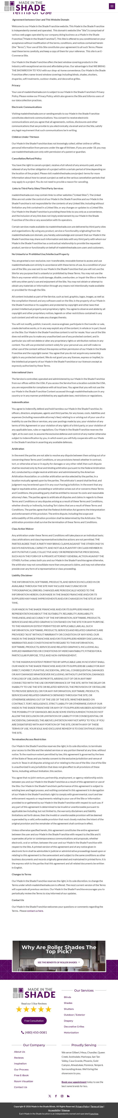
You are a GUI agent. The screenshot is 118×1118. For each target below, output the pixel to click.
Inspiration (20, 1063)
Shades (68, 1003)
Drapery (68, 1020)
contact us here (35, 910)
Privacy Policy (82, 1106)
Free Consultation (34, 1020)
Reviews (19, 1057)
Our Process (21, 1069)
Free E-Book (21, 1075)
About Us (19, 1051)
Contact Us (20, 1087)
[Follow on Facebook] (55, 1096)
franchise (93, 1113)
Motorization (71, 1032)
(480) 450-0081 (36, 1032)
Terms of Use (97, 1106)
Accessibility (54, 1110)
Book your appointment (74, 1082)
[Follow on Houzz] (68, 1096)
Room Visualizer (23, 1081)
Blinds (67, 997)
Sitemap (66, 1110)
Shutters (69, 1009)
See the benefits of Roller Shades (57, 962)
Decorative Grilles (74, 1026)
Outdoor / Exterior (74, 1014)
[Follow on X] (49, 1096)
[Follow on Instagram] (62, 1096)
